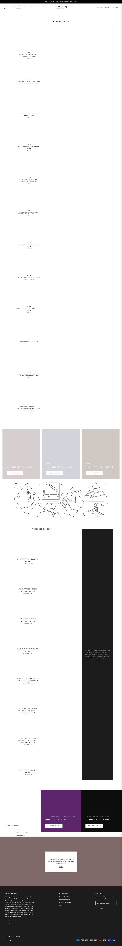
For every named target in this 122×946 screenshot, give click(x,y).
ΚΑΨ (19, 6)
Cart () (115, 7)
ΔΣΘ (32, 6)
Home (6, 6)
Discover (61, 866)
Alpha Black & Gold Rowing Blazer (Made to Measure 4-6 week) (28, 559)
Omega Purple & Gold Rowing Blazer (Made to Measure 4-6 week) (27, 620)
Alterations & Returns (65, 902)
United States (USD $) (13, 936)
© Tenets (10, 940)
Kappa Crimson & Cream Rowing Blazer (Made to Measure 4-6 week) (27, 590)
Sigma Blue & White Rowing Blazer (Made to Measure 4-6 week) (28, 650)
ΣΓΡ (5, 8)
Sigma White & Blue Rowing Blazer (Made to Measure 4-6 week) (28, 770)
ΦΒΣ (38, 6)
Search (107, 7)
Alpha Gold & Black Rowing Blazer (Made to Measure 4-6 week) (28, 680)
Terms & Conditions (64, 897)
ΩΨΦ (25, 6)
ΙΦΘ (11, 8)
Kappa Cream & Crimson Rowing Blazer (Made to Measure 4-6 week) (27, 710)
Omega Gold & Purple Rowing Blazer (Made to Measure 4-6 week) (27, 740)
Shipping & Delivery (64, 899)
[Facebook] (6, 924)
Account (99, 7)
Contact (19, 8)
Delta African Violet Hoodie (29, 277)
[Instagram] (9, 924)
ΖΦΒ (44, 6)
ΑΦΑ (13, 6)
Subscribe (102, 908)
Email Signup (62, 905)
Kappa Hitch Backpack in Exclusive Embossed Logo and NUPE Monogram (29, 408)
